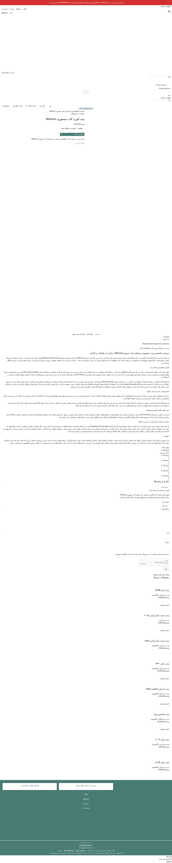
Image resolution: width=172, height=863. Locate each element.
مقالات (86, 794)
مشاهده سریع (161, 773)
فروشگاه (86, 799)
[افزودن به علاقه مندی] (166, 758)
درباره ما (86, 803)
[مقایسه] (166, 773)
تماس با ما (86, 808)
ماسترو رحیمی (80, 850)
